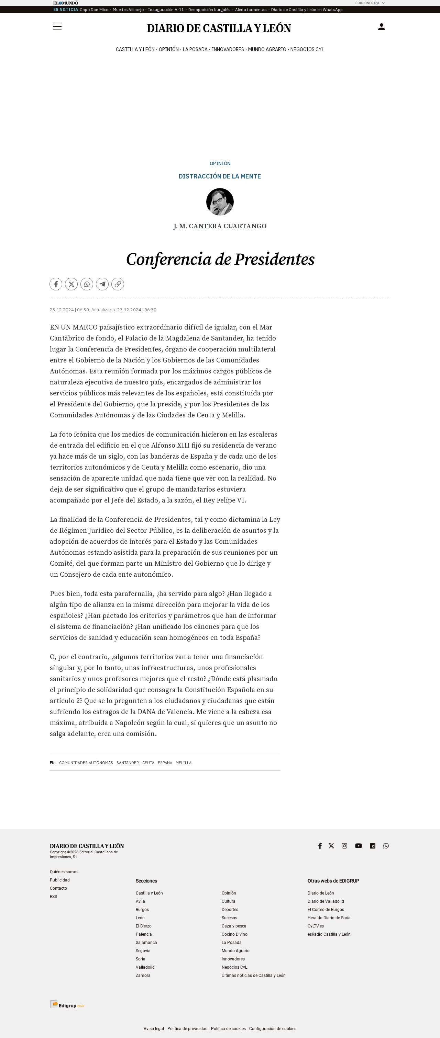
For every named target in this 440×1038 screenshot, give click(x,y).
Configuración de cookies (272, 1028)
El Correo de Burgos (326, 909)
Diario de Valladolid (326, 901)
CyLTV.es (316, 926)
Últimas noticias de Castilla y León (254, 975)
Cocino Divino (235, 934)
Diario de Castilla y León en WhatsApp (307, 9)
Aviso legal (154, 1028)
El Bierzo (144, 926)
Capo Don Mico (94, 9)
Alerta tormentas (251, 9)
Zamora (143, 975)
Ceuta (148, 762)
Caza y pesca (234, 926)
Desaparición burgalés (209, 9)
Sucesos (229, 917)
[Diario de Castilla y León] (219, 27)
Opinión (169, 49)
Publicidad (60, 880)
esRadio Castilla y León (329, 934)
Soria (140, 959)
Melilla (183, 762)
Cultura (228, 901)
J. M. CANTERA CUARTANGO (220, 226)
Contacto (58, 888)
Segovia (143, 950)
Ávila (140, 901)
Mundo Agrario (267, 49)
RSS (53, 896)
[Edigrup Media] (67, 1003)
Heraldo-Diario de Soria (329, 917)
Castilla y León (135, 49)
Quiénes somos (64, 871)
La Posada (195, 49)
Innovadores (228, 49)
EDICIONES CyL (367, 3)
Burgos (142, 909)
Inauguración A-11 (166, 9)
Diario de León (321, 893)
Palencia (144, 934)
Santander (128, 762)
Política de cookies (228, 1028)
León (140, 917)
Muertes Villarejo (128, 9)
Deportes (230, 909)
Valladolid (145, 967)
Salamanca (146, 942)
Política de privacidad (187, 1028)
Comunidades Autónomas (86, 762)
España (165, 762)
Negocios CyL (307, 49)
